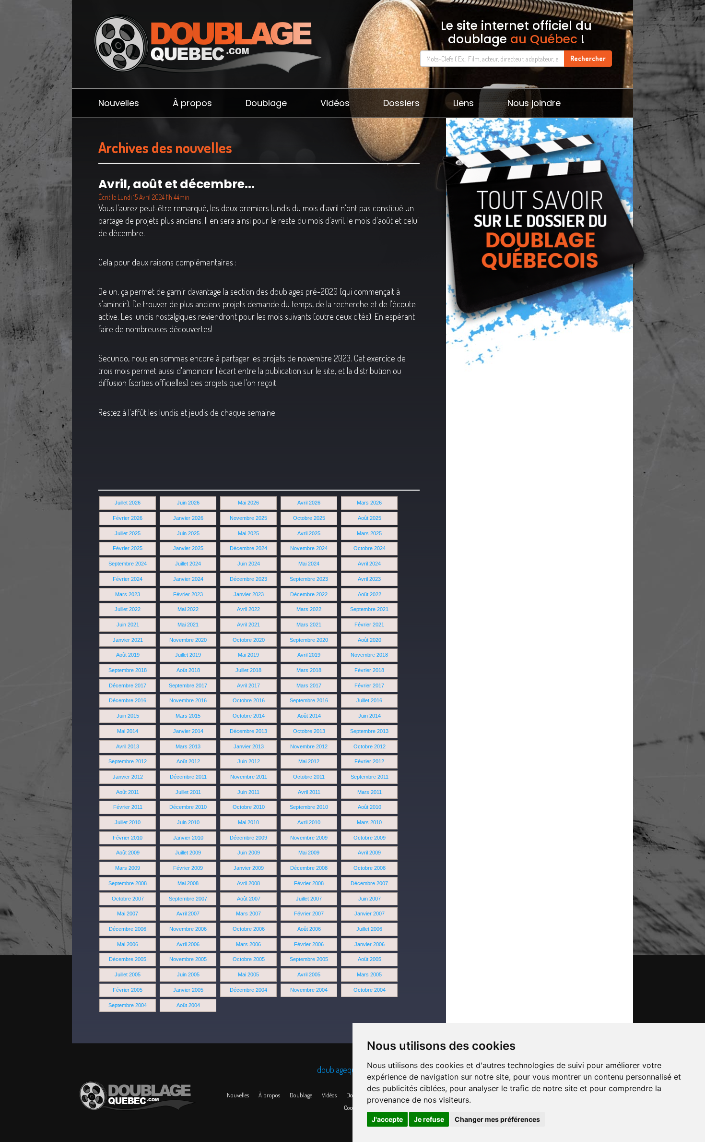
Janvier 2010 (188, 838)
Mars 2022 (308, 609)
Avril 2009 (369, 852)
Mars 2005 (369, 974)
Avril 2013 (127, 746)
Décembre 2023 (248, 579)
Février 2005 (127, 990)
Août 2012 (188, 761)
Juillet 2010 (128, 822)
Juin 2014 (369, 716)
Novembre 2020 (188, 640)
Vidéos (335, 103)
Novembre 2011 (248, 777)
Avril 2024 (369, 563)
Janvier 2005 (188, 990)
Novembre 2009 (309, 838)
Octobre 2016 (249, 700)
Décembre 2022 (309, 594)
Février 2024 (127, 579)
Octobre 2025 (309, 518)
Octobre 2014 (249, 716)
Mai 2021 (188, 624)
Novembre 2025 (248, 518)
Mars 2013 (188, 746)
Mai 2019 (248, 655)
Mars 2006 (248, 944)
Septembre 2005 (309, 959)
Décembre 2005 (127, 959)
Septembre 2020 (309, 640)
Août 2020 (369, 640)
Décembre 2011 (188, 777)
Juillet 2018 (248, 670)
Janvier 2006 (369, 944)
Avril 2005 (308, 974)
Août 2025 (369, 518)
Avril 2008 (248, 883)
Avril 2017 (248, 685)
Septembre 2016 (309, 700)
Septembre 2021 (369, 609)
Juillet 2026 (128, 502)
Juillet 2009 (188, 852)
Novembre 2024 (309, 548)
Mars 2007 (248, 913)
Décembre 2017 (127, 685)
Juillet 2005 (128, 974)
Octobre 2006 (249, 929)
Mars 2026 (369, 502)
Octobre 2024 (369, 548)
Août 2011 (127, 792)
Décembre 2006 (127, 929)
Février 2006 (309, 944)
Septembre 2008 (127, 883)
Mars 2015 (188, 716)
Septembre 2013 (369, 731)
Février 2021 (369, 624)
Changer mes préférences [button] (497, 1119)
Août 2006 (309, 929)
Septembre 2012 (127, 761)
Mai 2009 (308, 852)
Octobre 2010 (249, 807)
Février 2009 (188, 868)
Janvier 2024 (188, 579)
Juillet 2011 (188, 792)
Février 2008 (309, 883)
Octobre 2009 (369, 838)
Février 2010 (127, 838)
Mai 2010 (248, 822)
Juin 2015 (128, 716)
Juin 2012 (248, 761)
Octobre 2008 (369, 868)
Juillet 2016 (369, 700)
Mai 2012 (308, 761)
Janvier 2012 (128, 777)
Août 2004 (188, 1005)
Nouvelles (118, 103)
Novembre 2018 (369, 655)
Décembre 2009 (248, 838)
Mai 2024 (308, 563)
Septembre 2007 (188, 899)
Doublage (266, 103)
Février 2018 (369, 670)
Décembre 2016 (127, 700)
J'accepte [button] (387, 1119)
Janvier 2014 (188, 731)
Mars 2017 (308, 685)
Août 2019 (128, 655)
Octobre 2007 (128, 899)
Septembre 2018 (127, 670)
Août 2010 (369, 807)
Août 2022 (369, 594)
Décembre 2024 (248, 548)
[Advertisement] (539, 422)
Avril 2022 (248, 609)
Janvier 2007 (369, 913)
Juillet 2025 (128, 533)
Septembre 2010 (309, 807)
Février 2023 (188, 594)
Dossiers (401, 103)
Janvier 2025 (188, 548)
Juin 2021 (128, 624)
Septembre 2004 (127, 1005)
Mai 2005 (248, 974)
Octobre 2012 (369, 746)
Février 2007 (309, 913)
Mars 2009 (127, 868)
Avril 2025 (308, 533)
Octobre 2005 (249, 959)
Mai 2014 (127, 731)
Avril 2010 (308, 822)
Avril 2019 (308, 655)
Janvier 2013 (249, 746)
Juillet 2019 (188, 655)
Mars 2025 (369, 533)
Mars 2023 (127, 594)
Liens (463, 103)
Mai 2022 (188, 609)
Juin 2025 (188, 533)
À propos (192, 103)
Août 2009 (128, 852)
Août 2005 (369, 959)
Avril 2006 (188, 944)
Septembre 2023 (309, 579)
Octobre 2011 (309, 777)
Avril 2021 (248, 624)
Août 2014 (309, 716)
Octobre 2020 (249, 640)
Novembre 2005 (188, 959)
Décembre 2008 (309, 868)
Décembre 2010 (188, 807)
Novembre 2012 (309, 746)
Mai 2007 (127, 913)
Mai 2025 (248, 533)
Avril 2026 (308, 502)
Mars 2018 (308, 670)
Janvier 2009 (249, 868)
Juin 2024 (248, 563)
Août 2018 (188, 670)
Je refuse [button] (429, 1119)
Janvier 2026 (188, 518)
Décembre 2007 (369, 883)
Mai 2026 (248, 502)
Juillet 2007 (309, 899)
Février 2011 (127, 807)
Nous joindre (534, 103)
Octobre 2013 (309, 731)
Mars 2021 (308, 624)
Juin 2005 (188, 974)
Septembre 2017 (188, 685)
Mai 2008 (188, 883)
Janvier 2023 (249, 594)
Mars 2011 (369, 792)
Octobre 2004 (369, 990)
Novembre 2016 (188, 700)
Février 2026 (127, 518)
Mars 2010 (369, 822)
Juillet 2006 (369, 929)
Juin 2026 (188, 502)
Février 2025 (127, 548)
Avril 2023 (369, 579)
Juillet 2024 (188, 563)
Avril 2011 (309, 792)
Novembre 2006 (188, 929)
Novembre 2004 (309, 990)
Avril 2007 (188, 913)
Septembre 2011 (369, 777)
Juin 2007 (369, 899)
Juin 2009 (248, 852)
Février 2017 (369, 685)
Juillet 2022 (128, 609)
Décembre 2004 (248, 990)
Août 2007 (248, 899)
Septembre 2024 (127, 563)
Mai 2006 (127, 944)
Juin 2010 (188, 822)
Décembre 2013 (248, 731)
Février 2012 (369, 761)
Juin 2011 (248, 792)
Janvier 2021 (128, 640)
